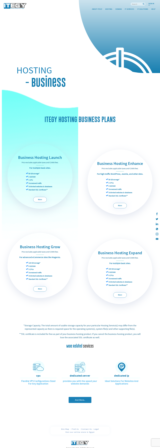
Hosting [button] (108, 9)
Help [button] (153, 9)
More (40, 199)
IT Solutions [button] (142, 9)
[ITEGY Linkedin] (157, 224)
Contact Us (86, 429)
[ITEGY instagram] (157, 234)
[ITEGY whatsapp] (157, 229)
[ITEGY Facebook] (157, 214)
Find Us (76, 429)
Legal (96, 429)
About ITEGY (97, 9)
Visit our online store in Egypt (80, 432)
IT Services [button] (129, 9)
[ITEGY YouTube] (157, 239)
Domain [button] (119, 9)
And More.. (80, 400)
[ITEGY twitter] (157, 219)
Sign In (151, 3)
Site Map (65, 429)
